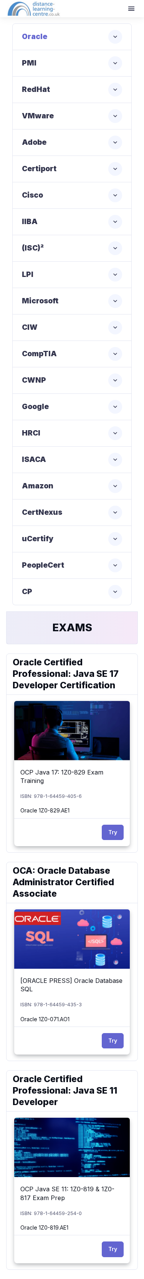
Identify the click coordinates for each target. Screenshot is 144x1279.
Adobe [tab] (34, 142)
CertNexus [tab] (42, 512)
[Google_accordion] (72, 407)
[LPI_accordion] (72, 275)
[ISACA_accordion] (72, 460)
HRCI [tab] (31, 433)
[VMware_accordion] (72, 116)
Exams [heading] (72, 627)
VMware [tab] (38, 115)
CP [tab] (27, 591)
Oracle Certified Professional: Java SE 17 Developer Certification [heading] (66, 674)
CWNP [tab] (34, 380)
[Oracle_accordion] (72, 37)
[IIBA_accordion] (72, 222)
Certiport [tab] (39, 168)
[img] (72, 730)
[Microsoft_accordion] (72, 301)
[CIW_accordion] (72, 327)
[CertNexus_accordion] (72, 512)
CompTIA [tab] (39, 353)
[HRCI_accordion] (72, 433)
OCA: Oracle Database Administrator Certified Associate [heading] (63, 882)
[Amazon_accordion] (72, 486)
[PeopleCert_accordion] (72, 565)
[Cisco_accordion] (72, 195)
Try (112, 832)
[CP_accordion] (72, 592)
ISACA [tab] (34, 459)
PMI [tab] (29, 63)
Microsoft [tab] (40, 300)
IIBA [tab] (30, 221)
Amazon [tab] (37, 485)
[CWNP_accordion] (72, 380)
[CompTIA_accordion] (72, 354)
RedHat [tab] (36, 89)
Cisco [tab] (32, 195)
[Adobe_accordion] (72, 142)
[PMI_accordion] (72, 63)
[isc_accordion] (72, 248)
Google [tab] (35, 406)
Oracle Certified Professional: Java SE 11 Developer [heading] (65, 1090)
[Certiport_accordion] (72, 169)
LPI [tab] (27, 274)
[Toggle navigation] (132, 9)
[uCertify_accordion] (72, 539)
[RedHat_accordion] (72, 90)
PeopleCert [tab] (43, 565)
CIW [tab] (30, 327)
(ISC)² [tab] (33, 248)
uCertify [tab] (37, 538)
